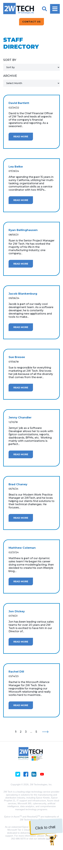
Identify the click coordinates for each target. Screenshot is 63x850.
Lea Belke (16, 166)
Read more (20, 136)
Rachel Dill (16, 671)
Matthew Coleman (22, 547)
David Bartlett (19, 103)
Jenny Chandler (20, 417)
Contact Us (31, 21)
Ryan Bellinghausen (23, 230)
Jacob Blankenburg (23, 293)
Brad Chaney (18, 484)
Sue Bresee (17, 357)
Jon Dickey (17, 611)
